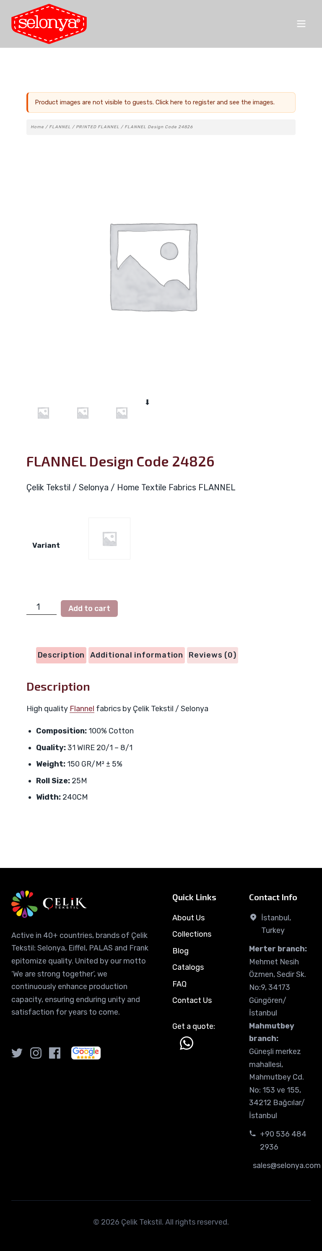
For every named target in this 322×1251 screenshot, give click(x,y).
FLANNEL (60, 127)
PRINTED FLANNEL (97, 127)
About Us (188, 917)
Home (37, 127)
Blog (180, 951)
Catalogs (188, 967)
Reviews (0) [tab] (212, 655)
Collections (191, 934)
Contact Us (192, 1000)
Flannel (82, 708)
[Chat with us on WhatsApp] (186, 1043)
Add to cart (89, 608)
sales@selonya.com (287, 1165)
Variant (46, 545)
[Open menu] (301, 23)
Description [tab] (61, 655)
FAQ (179, 984)
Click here (169, 102)
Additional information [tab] (136, 655)
